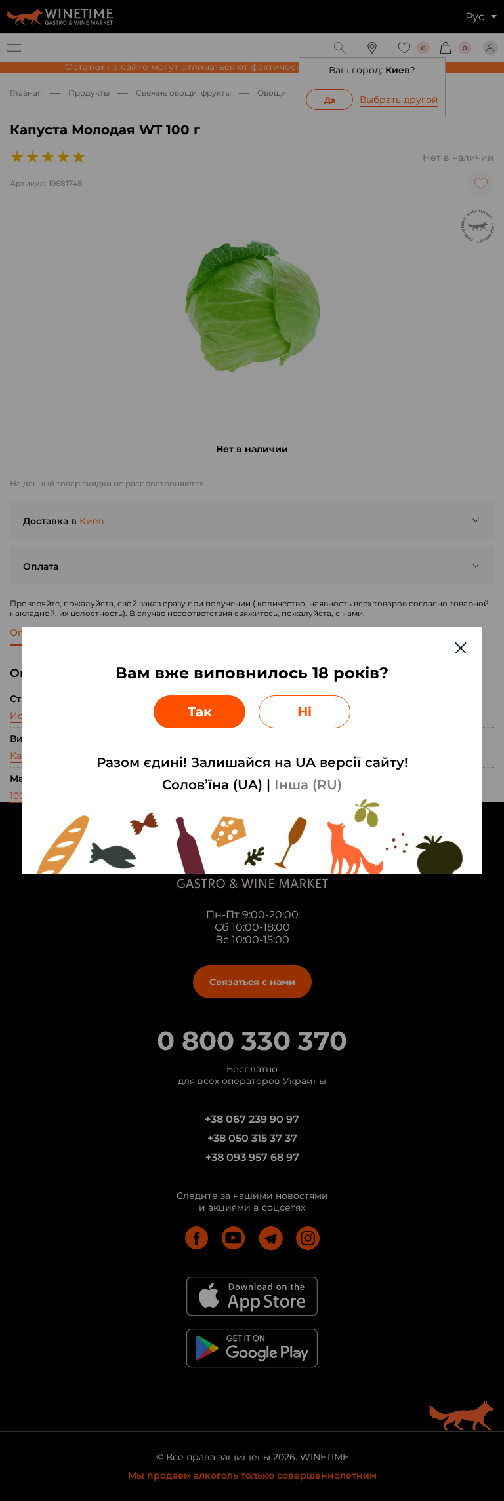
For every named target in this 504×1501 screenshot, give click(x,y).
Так (200, 712)
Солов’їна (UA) (212, 784)
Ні (304, 712)
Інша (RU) (308, 784)
